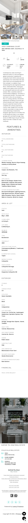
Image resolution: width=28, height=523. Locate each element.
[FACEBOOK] (8, 502)
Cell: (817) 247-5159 (14, 487)
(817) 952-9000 (8, 459)
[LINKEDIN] (15, 502)
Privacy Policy (20, 514)
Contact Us (14, 434)
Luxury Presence (18, 506)
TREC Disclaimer (14, 482)
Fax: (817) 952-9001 (14, 485)
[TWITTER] (19, 502)
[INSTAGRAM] (12, 502)
